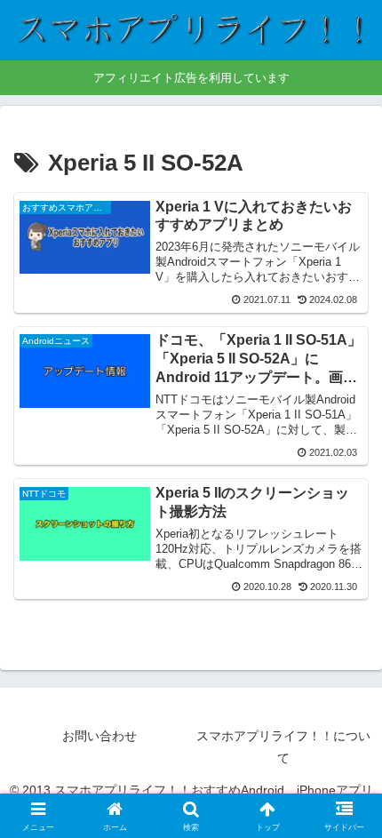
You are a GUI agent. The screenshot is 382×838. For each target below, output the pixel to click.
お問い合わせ (99, 736)
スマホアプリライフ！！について (283, 747)
